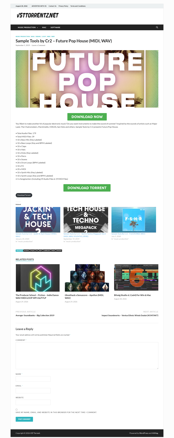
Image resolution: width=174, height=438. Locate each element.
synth (58, 251)
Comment (21, 340)
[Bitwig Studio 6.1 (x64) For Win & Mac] (136, 278)
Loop (44, 36)
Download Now (87, 117)
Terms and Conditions (77, 6)
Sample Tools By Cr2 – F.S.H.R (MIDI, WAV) (128, 234)
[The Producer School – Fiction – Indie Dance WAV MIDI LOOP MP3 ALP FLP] (38, 278)
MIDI (48, 36)
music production (23, 36)
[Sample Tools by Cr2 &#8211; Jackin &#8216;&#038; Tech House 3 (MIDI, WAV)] (38, 220)
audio (26, 251)
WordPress (143, 433)
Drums (38, 36)
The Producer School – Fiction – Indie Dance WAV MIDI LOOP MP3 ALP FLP (37, 296)
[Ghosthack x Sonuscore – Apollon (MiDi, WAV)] (87, 278)
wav (53, 36)
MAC (44, 27)
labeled (46, 251)
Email (19, 386)
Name (19, 374)
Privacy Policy (63, 6)
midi (53, 251)
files (32, 251)
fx (37, 251)
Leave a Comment (38, 45)
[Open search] (157, 27)
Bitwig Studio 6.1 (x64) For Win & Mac (132, 295)
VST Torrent (35, 433)
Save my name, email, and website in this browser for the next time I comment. (56, 412)
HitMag (155, 433)
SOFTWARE (55, 27)
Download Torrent (87, 188)
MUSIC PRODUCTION (27, 27)
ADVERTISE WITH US (39, 6)
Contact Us (52, 6)
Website (20, 398)
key (40, 251)
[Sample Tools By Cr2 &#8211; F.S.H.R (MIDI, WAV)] (134, 220)
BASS (32, 36)
